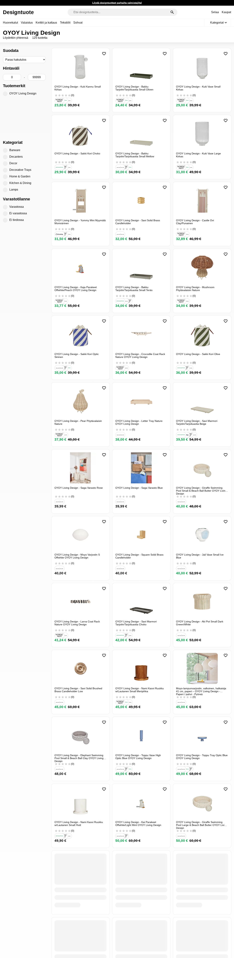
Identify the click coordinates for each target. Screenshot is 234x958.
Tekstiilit (65, 22)
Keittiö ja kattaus (46, 22)
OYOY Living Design (22, 93)
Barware (14, 150)
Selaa (215, 12)
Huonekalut (10, 22)
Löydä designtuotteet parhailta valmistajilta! (117, 2)
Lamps (13, 189)
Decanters (16, 156)
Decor (13, 163)
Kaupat (226, 12)
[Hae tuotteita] (172, 12)
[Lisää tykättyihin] (104, 53)
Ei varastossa (18, 213)
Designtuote (18, 12)
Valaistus (27, 22)
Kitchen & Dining (20, 183)
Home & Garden (19, 176)
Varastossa (16, 206)
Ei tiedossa (16, 219)
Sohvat (77, 22)
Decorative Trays (20, 169)
